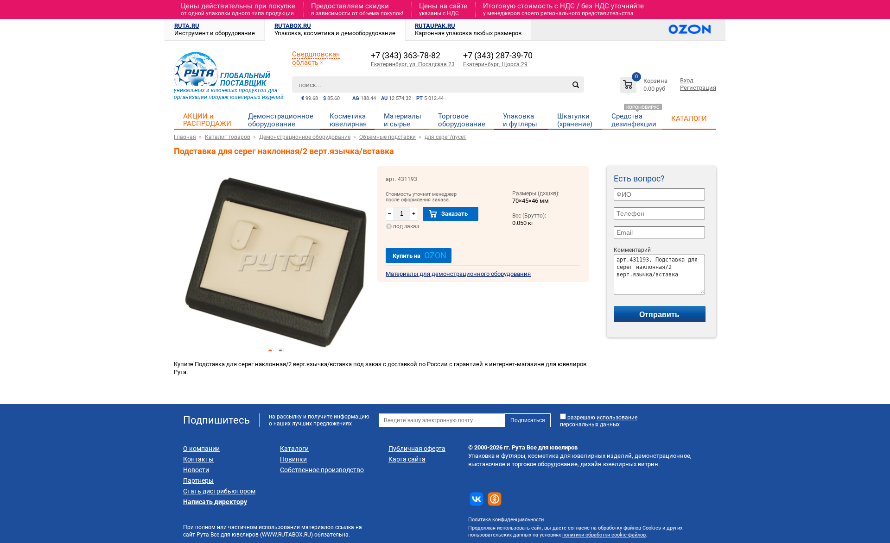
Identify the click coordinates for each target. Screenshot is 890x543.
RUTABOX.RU (292, 25)
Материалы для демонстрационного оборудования (458, 273)
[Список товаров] (645, 86)
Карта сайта (407, 459)
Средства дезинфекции (633, 120)
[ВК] (476, 499)
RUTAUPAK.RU (435, 25)
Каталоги (294, 448)
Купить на (419, 255)
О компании (201, 448)
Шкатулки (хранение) (574, 120)
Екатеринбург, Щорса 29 (495, 64)
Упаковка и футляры (520, 120)
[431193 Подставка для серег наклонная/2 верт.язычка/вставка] (275, 263)
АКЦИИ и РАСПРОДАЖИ (207, 120)
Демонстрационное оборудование (280, 120)
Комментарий (632, 250)
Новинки (293, 459)
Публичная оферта (416, 448)
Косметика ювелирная (348, 120)
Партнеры (198, 480)
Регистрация (698, 87)
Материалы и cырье (402, 120)
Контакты (198, 459)
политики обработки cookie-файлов (604, 535)
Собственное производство (322, 470)
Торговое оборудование (461, 120)
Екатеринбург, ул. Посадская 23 (413, 64)
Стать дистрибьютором (219, 491)
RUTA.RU (186, 25)
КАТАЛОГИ (689, 118)
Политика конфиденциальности (506, 520)
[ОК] (495, 499)
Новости (196, 470)
